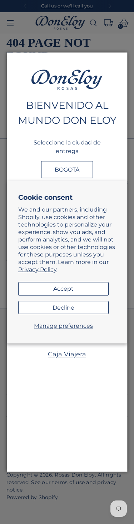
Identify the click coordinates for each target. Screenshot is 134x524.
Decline (63, 307)
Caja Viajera (67, 354)
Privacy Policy (37, 269)
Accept (63, 288)
